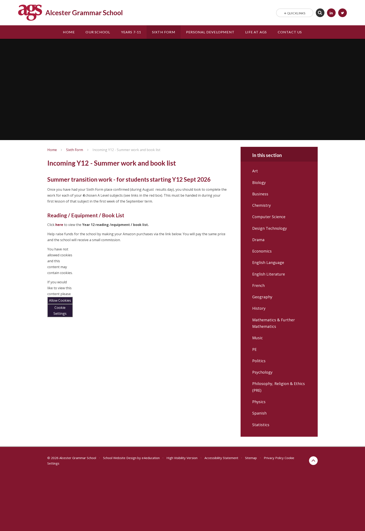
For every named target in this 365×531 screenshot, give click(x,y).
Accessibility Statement (221, 458)
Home (52, 149)
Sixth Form (74, 149)
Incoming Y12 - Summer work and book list (126, 149)
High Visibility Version (181, 458)
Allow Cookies (60, 300)
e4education (151, 458)
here (59, 224)
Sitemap (251, 458)
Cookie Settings (60, 310)
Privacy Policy (274, 458)
